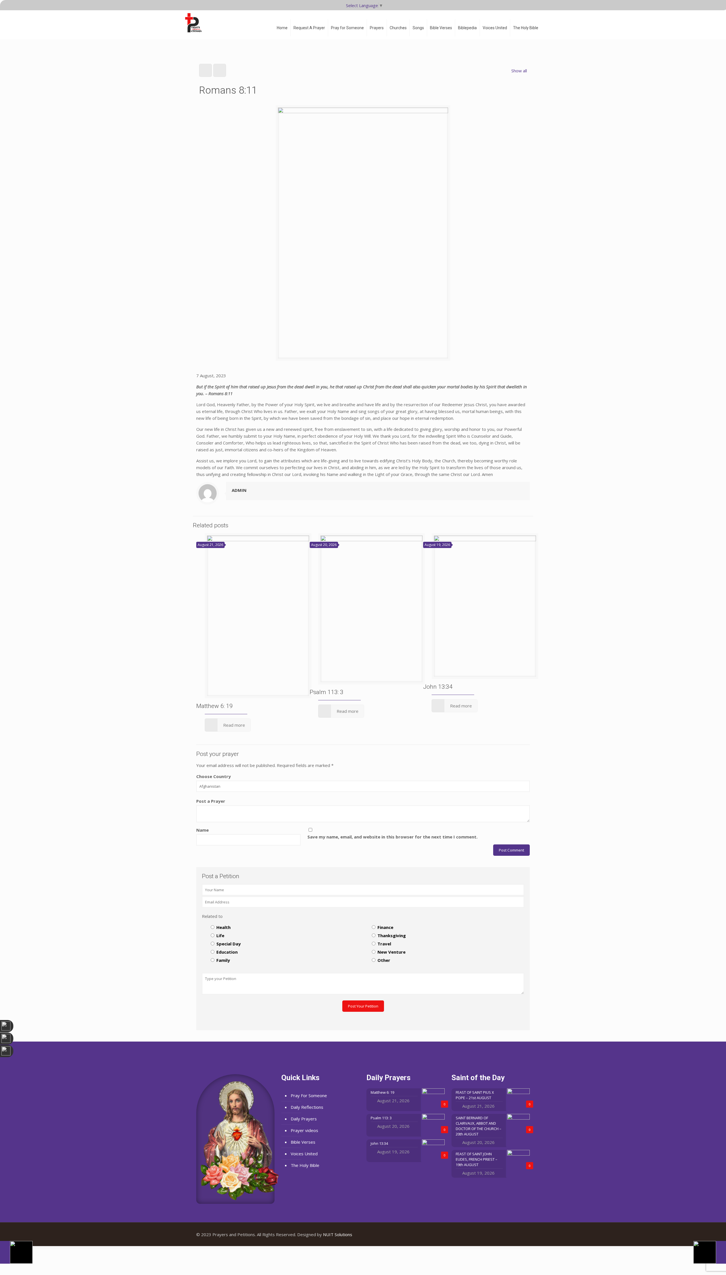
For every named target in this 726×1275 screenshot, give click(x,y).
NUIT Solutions (337, 1234)
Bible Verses (303, 1142)
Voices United (304, 1153)
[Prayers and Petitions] (195, 22)
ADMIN (239, 490)
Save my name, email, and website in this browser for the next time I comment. (392, 837)
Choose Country (213, 776)
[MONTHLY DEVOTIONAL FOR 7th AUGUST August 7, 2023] (709, 1252)
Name (202, 830)
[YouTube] (513, 1234)
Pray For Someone (309, 1095)
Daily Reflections (307, 1107)
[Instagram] (521, 1234)
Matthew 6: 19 (214, 706)
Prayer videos (304, 1130)
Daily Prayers (304, 1119)
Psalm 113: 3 (326, 692)
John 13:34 (438, 686)
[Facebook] (506, 1234)
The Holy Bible (305, 1165)
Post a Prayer (210, 801)
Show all (519, 70)
